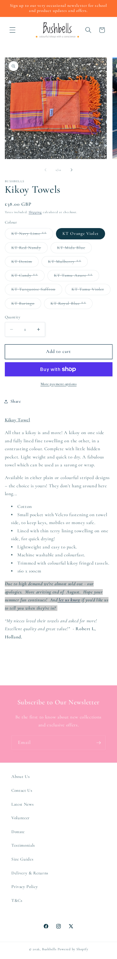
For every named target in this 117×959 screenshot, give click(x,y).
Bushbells (49, 949)
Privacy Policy (24, 886)
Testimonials (23, 845)
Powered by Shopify (73, 949)
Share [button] (16, 401)
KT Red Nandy (29, 249)
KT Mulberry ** (67, 263)
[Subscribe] (98, 742)
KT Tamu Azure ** (76, 277)
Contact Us (21, 790)
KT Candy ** (28, 277)
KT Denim (25, 263)
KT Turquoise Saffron (36, 290)
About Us (20, 776)
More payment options (59, 384)
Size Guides (22, 859)
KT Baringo (26, 305)
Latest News (22, 804)
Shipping (35, 212)
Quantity (12, 317)
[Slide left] (45, 170)
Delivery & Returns (29, 873)
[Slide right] (71, 170)
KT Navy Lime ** (32, 235)
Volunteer (20, 817)
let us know (69, 600)
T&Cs (16, 900)
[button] (12, 30)
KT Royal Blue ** (72, 305)
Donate (18, 831)
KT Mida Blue (74, 249)
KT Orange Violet (80, 233)
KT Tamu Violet (91, 290)
